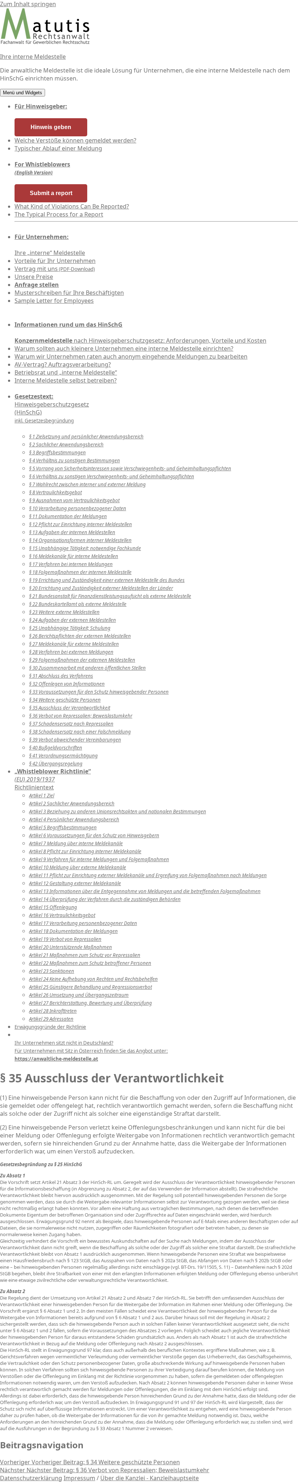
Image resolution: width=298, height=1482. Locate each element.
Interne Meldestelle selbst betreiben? (66, 380)
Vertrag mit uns (55, 269)
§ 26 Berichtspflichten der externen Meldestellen (80, 636)
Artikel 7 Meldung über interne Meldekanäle (76, 843)
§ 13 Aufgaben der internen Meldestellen (72, 532)
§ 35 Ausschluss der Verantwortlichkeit (69, 708)
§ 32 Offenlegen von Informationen (67, 684)
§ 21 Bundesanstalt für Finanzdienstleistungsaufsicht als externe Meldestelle (110, 596)
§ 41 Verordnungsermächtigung (63, 755)
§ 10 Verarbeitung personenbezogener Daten (77, 508)
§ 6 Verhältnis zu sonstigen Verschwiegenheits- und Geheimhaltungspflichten (111, 476)
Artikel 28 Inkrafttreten (53, 1011)
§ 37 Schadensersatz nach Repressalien (71, 724)
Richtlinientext (53, 779)
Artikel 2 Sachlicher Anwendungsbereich (71, 803)
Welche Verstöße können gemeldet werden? (75, 140)
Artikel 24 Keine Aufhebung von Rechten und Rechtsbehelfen (93, 979)
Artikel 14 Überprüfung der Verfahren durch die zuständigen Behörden (105, 899)
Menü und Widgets (22, 92)
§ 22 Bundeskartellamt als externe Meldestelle (77, 604)
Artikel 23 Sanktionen (51, 971)
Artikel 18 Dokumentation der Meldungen (73, 931)
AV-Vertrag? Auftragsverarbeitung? (63, 364)
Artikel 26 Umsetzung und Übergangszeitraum (79, 995)
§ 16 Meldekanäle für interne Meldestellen (73, 556)
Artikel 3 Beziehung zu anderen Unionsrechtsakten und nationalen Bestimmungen (117, 811)
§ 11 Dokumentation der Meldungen (68, 516)
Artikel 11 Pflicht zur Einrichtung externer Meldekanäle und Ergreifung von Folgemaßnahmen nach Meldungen (148, 875)
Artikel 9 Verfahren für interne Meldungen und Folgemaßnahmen (99, 859)
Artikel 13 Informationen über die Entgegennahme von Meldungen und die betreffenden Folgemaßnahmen (145, 891)
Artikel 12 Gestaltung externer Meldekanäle (75, 883)
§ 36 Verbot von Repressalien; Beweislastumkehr (80, 716)
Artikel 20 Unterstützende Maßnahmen (70, 947)
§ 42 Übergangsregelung (55, 763)
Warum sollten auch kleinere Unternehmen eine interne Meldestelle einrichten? (124, 348)
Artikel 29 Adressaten (51, 1019)
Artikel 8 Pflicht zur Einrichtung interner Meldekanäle (85, 851)
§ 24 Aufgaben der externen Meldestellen (72, 620)
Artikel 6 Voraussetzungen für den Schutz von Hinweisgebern (94, 835)
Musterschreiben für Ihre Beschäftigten (69, 293)
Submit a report (51, 193)
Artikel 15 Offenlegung (53, 907)
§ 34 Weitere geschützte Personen (65, 700)
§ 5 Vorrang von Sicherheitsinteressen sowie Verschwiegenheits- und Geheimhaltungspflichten (130, 468)
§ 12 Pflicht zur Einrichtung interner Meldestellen (80, 524)
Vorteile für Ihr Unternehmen (55, 261)
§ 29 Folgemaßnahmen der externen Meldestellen (82, 660)
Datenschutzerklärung (31, 1478)
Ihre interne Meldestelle (33, 57)
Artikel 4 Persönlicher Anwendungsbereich (74, 819)
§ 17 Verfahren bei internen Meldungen (71, 564)
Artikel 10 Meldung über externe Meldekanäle (77, 867)
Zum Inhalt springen (28, 4)
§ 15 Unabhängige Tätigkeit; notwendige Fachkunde (85, 548)
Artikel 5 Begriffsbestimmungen (63, 827)
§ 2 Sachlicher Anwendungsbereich (66, 444)
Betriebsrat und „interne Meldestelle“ (66, 372)
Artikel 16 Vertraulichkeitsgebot (62, 915)
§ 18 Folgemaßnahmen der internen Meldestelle (80, 572)
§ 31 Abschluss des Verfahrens (61, 676)
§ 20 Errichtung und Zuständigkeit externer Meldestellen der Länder (101, 588)
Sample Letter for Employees (54, 301)
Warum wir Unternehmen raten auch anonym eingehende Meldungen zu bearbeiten (131, 356)
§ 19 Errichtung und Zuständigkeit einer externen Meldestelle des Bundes (107, 580)
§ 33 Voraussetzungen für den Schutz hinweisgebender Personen (99, 692)
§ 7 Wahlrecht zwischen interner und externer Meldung (87, 484)
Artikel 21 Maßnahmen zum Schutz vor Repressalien (84, 955)
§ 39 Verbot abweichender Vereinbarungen (75, 739)
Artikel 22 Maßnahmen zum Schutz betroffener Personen (90, 963)
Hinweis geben (51, 127)
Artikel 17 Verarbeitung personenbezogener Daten (83, 923)
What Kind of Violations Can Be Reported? (72, 206)
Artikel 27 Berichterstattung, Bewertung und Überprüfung (90, 1003)
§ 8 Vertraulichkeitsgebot (55, 492)
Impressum (79, 1478)
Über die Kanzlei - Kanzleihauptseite (149, 1478)
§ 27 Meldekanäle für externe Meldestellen (74, 644)
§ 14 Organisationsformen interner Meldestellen (80, 540)
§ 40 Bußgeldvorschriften (55, 747)
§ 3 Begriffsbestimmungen (57, 452)
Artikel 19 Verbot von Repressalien (65, 939)
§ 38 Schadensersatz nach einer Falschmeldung (80, 731)
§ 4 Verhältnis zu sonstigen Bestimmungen (74, 460)
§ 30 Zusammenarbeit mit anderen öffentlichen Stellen (87, 668)
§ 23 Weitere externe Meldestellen (64, 612)
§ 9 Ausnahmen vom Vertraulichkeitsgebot (74, 500)
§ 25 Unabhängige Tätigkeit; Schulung (69, 628)
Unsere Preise (34, 277)
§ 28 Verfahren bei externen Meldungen (71, 652)
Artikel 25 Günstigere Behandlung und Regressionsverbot (90, 987)
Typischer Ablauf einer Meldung (58, 148)
